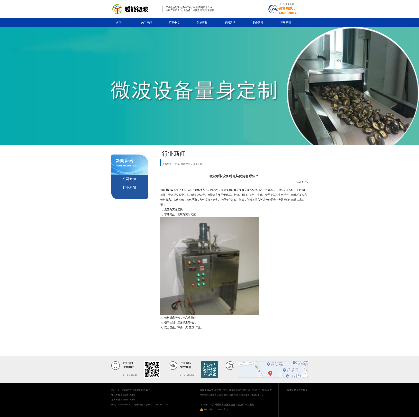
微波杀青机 (230, 395)
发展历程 (202, 22)
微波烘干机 (249, 390)
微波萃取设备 (235, 390)
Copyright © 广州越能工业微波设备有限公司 (222, 404)
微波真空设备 (216, 395)
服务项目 (258, 22)
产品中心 (174, 22)
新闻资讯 (230, 22)
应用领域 (285, 22)
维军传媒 (303, 390)
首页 (118, 22)
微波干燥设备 (207, 390)
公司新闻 (129, 179)
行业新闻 (129, 187)
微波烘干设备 (221, 390)
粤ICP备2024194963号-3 (215, 409)
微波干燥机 (261, 390)
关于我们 (146, 22)
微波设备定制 (243, 395)
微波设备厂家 (257, 395)
